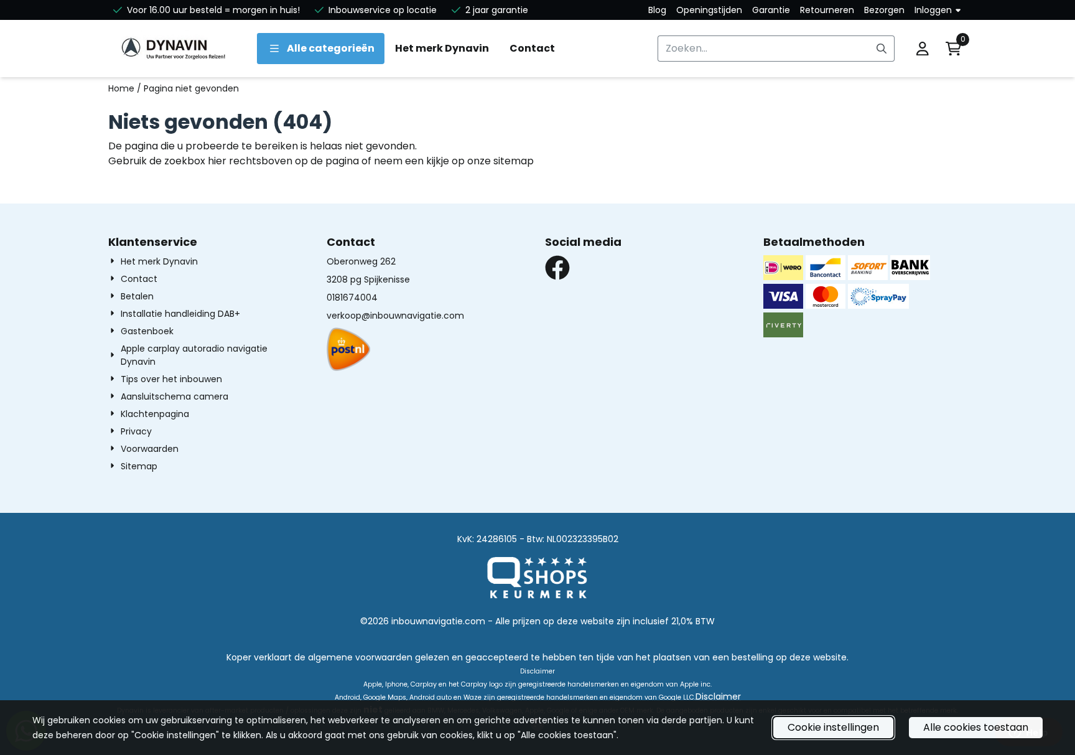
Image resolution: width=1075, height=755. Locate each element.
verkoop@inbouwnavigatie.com (395, 315)
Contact (532, 48)
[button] (923, 48)
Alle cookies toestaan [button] (975, 727)
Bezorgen (884, 10)
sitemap (513, 161)
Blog (657, 10)
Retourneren (827, 10)
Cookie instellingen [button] (833, 727)
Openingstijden (709, 10)
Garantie (771, 10)
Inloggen (933, 10)
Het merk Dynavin (442, 48)
